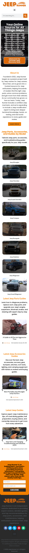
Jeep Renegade (14, 238)
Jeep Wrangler (14, 162)
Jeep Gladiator (14, 257)
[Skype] (14, 528)
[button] (14, 9)
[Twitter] (10, 528)
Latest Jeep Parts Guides (14, 298)
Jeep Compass (14, 218)
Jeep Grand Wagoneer (14, 294)
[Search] (25, 16)
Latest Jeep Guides (14, 410)
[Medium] (23, 528)
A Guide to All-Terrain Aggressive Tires (14, 338)
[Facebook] (6, 528)
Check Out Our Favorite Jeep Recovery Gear (14, 60)
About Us (14, 72)
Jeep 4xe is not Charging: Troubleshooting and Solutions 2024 (14, 443)
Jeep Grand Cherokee (14, 199)
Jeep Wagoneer (14, 275)
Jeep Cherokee (14, 181)
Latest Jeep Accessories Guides (14, 355)
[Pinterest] (19, 528)
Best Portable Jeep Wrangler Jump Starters (14, 392)
